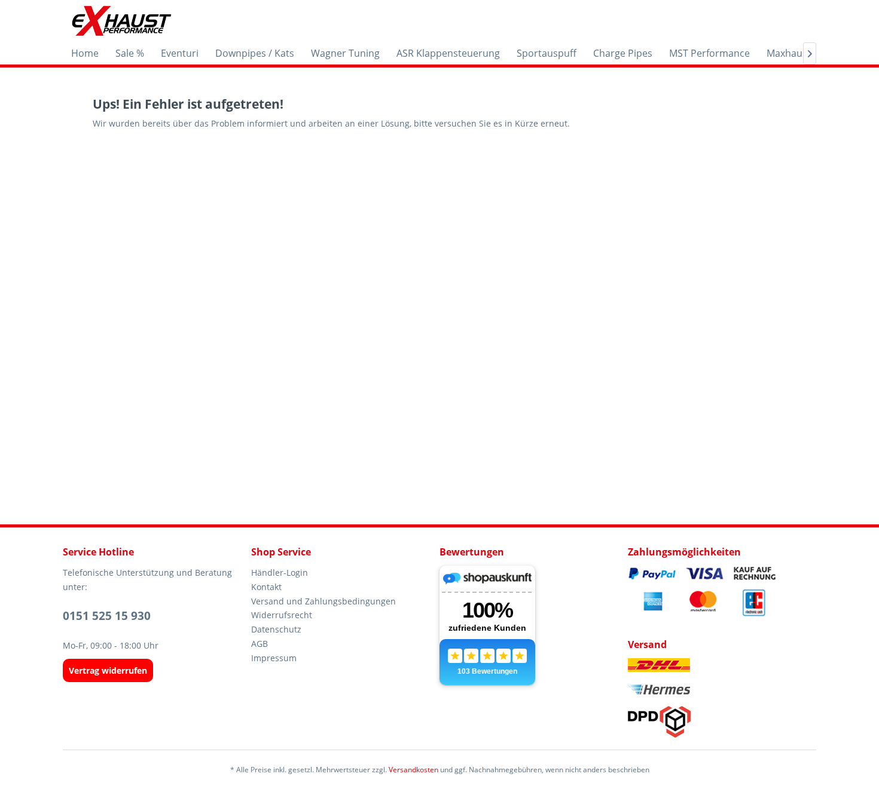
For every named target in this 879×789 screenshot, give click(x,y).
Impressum (274, 658)
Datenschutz (276, 629)
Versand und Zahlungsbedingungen (323, 601)
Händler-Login (279, 572)
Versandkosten (413, 770)
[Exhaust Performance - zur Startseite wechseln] (121, 21)
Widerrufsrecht (281, 615)
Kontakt (266, 586)
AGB (259, 643)
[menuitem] (85, 53)
